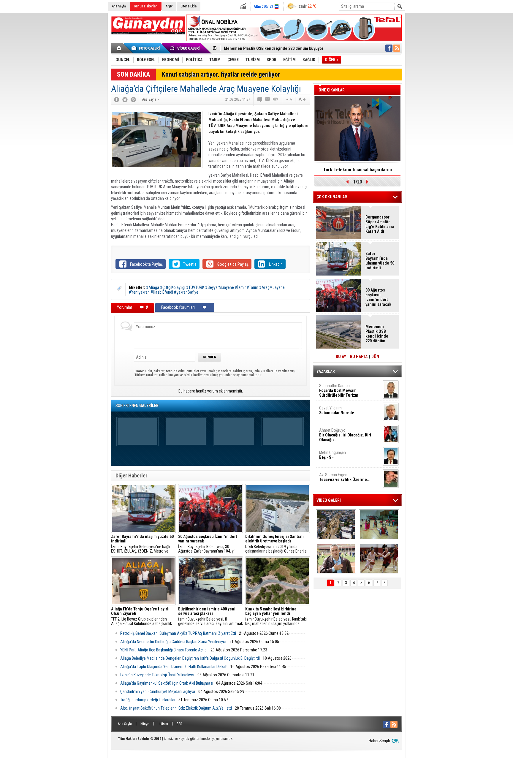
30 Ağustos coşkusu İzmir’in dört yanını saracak (378, 297)
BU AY (341, 356)
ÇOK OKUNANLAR (331, 196)
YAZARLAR (325, 371)
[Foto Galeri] (146, 48)
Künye (144, 724)
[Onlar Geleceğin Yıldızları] (379, 524)
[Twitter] (125, 99)
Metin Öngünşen (332, 455)
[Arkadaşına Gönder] (267, 99)
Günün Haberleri (146, 6)
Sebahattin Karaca (338, 390)
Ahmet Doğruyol (345, 435)
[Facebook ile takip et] (388, 48)
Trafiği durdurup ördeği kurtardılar (147, 699)
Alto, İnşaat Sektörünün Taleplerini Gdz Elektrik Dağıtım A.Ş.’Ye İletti (176, 708)
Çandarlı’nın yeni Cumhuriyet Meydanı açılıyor (157, 691)
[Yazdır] (275, 99)
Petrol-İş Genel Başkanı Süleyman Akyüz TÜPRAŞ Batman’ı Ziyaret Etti (178, 633)
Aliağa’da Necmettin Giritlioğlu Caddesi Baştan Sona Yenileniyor (173, 641)
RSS (179, 724)
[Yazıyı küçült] (288, 99)
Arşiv (169, 6)
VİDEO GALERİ (328, 500)
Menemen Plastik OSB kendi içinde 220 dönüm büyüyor (273, 48)
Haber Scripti (379, 740)
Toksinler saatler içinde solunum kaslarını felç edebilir (357, 171)
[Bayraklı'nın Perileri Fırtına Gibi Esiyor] (379, 558)
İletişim (163, 724)
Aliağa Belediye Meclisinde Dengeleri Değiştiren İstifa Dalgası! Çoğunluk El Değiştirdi (190, 658)
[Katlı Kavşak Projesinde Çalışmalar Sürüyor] (336, 524)
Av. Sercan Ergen (344, 477)
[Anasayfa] (119, 48)
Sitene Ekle (188, 6)
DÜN (375, 356)
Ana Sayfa (119, 6)
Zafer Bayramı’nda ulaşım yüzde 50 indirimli (379, 260)
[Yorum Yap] (260, 99)
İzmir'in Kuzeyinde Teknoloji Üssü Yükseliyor (157, 674)
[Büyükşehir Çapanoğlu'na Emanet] (336, 558)
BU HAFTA (359, 356)
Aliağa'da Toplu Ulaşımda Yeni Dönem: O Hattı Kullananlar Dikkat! (173, 666)
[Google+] (133, 99)
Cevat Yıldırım (336, 410)
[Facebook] (116, 99)
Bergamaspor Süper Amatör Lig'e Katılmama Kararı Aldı (379, 224)
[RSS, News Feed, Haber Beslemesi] (396, 48)
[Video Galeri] (185, 48)
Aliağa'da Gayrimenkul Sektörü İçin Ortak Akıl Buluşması (166, 683)
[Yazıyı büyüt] (301, 99)
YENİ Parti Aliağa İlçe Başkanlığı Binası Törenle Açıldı (164, 650)
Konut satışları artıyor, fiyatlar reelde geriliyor (221, 74)
